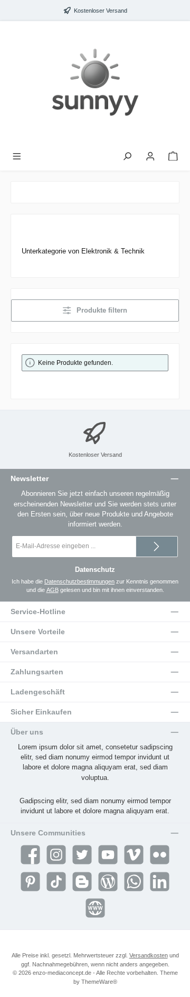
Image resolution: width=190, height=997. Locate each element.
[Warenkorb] (173, 156)
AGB (52, 590)
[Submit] (157, 546)
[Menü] (16, 156)
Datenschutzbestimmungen (79, 581)
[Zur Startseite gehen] (95, 84)
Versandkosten (148, 955)
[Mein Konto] (150, 156)
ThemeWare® (99, 982)
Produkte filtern (100, 310)
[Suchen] (127, 156)
